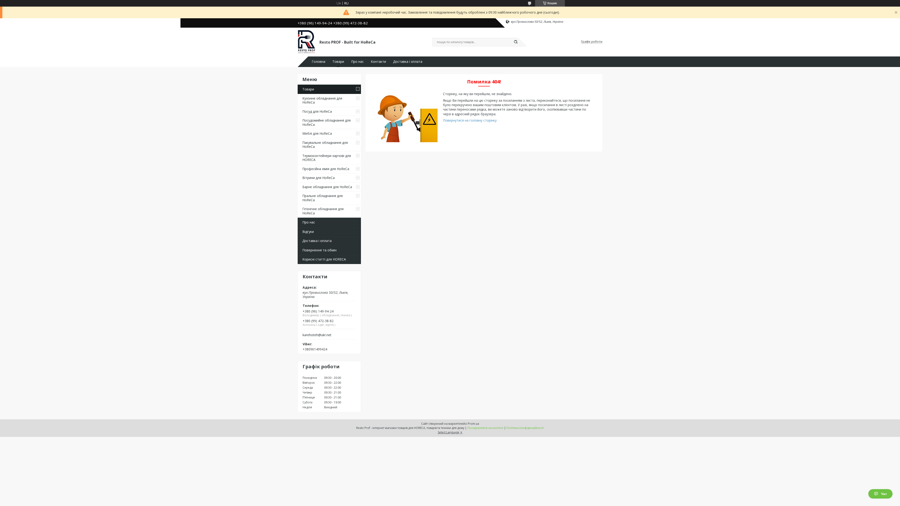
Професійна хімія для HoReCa (325, 169)
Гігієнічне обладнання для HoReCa (323, 211)
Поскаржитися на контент (485, 428)
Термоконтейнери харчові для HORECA (326, 157)
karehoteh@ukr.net (317, 335)
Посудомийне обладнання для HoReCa (326, 122)
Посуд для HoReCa (317, 111)
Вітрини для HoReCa (318, 177)
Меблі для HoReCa (317, 133)
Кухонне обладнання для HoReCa (322, 100)
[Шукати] (515, 42)
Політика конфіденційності (525, 428)
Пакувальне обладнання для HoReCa (325, 144)
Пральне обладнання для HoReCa (322, 197)
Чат (884, 494)
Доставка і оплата (407, 61)
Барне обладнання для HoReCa (327, 187)
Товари (338, 61)
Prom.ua (473, 424)
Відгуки (308, 231)
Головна (318, 61)
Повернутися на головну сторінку (470, 120)
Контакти (378, 61)
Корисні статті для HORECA (324, 259)
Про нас (357, 61)
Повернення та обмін (319, 250)
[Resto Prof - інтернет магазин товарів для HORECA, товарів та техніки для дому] (306, 41)
